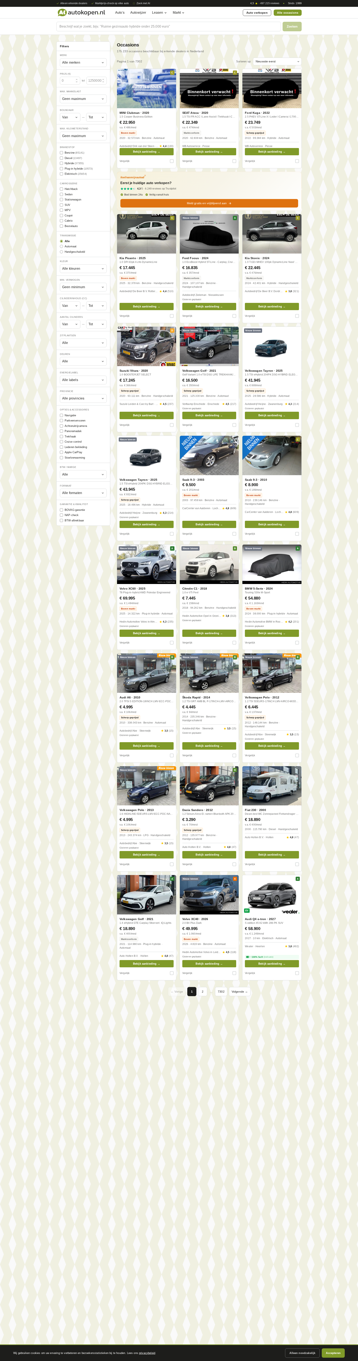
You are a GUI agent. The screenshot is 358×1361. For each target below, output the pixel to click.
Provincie (66, 391)
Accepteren (333, 1353)
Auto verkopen (257, 12)
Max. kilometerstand (74, 128)
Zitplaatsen (68, 335)
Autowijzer (138, 12)
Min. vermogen (70, 280)
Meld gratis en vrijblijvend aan (207, 203)
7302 (221, 991)
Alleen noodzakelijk (302, 1353)
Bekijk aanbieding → (146, 151)
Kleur (64, 261)
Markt (177, 12)
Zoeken (292, 26)
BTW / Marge (68, 467)
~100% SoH (261, 957)
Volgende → (240, 991)
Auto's (120, 12)
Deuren (65, 354)
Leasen (157, 12)
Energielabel (69, 372)
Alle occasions (287, 12)
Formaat (66, 485)
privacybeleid (147, 1353)
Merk (63, 55)
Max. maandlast (70, 91)
